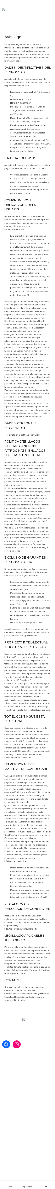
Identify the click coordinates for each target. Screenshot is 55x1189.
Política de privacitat (11, 1150)
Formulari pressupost (12, 1074)
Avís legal (6, 1154)
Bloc (4, 1082)
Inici (4, 1061)
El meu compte (32, 1)
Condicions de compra (12, 1141)
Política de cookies (11, 1145)
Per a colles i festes (11, 1070)
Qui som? (6, 1065)
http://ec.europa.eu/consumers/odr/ (20, 929)
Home (23, 24)
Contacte (6, 1087)
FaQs (4, 1137)
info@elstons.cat (38, 125)
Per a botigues (9, 1078)
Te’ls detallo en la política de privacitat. (22, 435)
